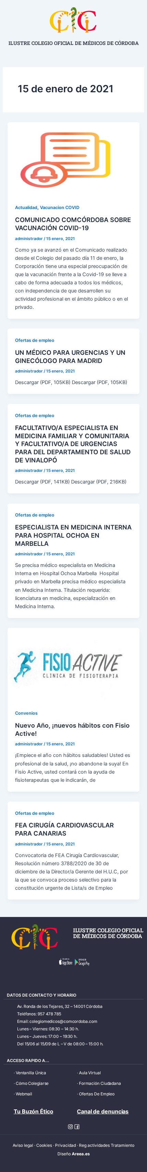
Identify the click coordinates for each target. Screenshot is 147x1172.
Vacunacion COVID (59, 207)
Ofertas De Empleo (97, 1093)
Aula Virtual (90, 1072)
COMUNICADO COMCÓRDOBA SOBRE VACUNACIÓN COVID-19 (73, 224)
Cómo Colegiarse (32, 1083)
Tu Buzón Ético (33, 1111)
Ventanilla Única (31, 1072)
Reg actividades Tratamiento (106, 1145)
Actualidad (26, 207)
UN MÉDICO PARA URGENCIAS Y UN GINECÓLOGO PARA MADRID (70, 356)
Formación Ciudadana (100, 1083)
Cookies (44, 1145)
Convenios (26, 713)
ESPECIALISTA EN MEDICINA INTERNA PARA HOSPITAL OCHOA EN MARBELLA (73, 535)
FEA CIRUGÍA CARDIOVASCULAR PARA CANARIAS (64, 829)
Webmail (24, 1093)
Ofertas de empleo (34, 340)
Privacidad (65, 1145)
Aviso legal (23, 1145)
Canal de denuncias (103, 1111)
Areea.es (81, 1153)
